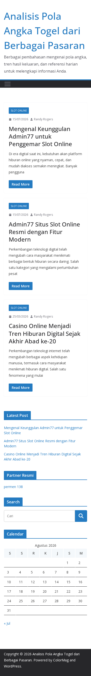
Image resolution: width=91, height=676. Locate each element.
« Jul (7, 623)
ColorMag (61, 660)
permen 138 (13, 486)
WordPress (12, 666)
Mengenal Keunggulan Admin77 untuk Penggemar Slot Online (40, 136)
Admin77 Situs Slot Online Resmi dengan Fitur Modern (44, 231)
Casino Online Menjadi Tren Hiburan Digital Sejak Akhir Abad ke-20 (44, 333)
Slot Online (19, 110)
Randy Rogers (43, 119)
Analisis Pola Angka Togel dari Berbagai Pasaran (44, 30)
